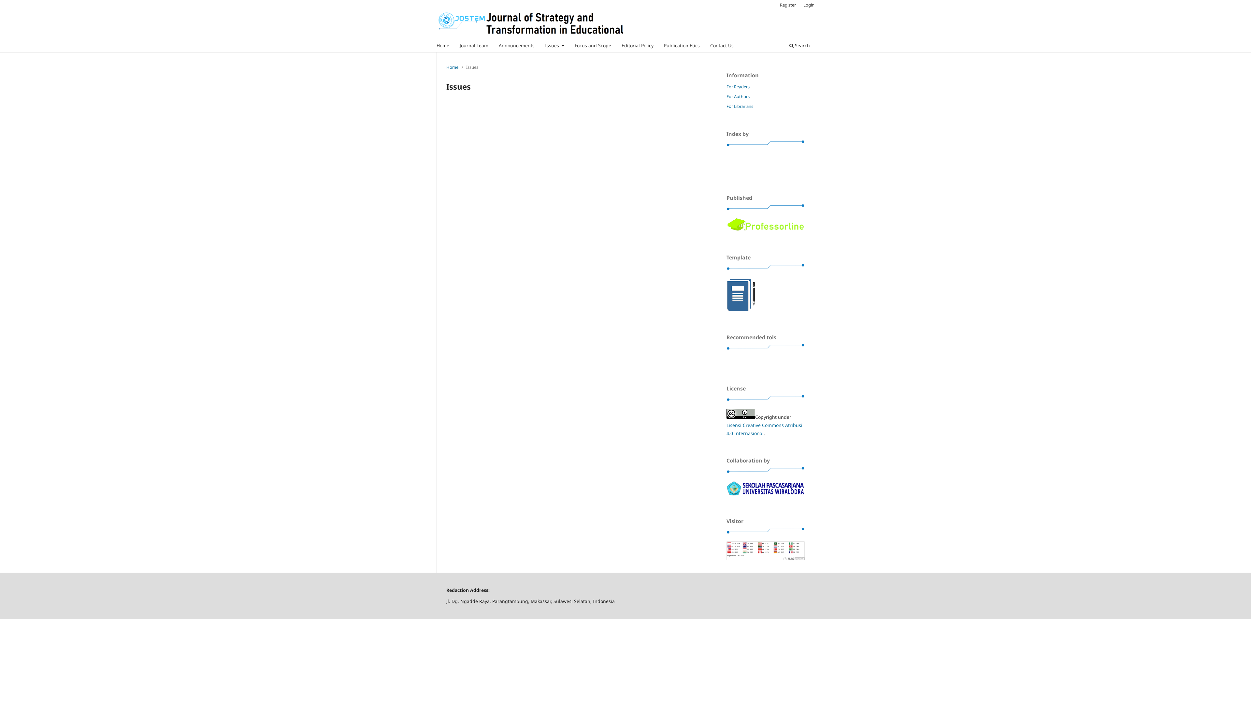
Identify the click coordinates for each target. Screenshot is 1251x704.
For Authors (738, 96)
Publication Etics (682, 45)
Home (443, 45)
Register (788, 5)
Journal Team (474, 45)
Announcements (517, 45)
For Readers (738, 87)
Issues (552, 45)
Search (802, 45)
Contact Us (722, 45)
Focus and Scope (593, 45)
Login (808, 5)
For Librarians (739, 106)
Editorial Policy (638, 45)
